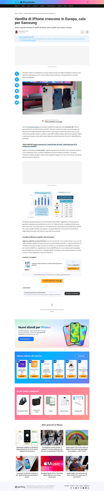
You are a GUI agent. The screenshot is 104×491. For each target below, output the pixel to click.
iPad (23, 6)
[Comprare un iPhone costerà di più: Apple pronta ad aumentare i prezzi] (27, 463)
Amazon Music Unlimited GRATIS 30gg (22, 371)
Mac (28, 6)
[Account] (87, 2)
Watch (42, 6)
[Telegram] (83, 488)
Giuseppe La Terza (23, 31)
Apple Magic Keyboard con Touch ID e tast (46, 371)
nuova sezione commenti (29, 40)
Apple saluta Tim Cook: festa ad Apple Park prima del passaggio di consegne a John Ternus (77, 449)
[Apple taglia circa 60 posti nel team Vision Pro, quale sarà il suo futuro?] (77, 463)
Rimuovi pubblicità (52, 66)
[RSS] (88, 488)
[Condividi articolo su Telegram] (17, 91)
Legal (77, 486)
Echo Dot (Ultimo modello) (71, 370)
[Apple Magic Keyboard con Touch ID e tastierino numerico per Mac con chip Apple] (46, 364)
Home (16, 13)
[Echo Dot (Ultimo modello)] (71, 364)
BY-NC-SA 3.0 (40, 487)
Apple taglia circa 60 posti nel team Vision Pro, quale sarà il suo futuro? (77, 475)
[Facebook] (71, 488)
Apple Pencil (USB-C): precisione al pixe (83, 371)
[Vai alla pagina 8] (56, 380)
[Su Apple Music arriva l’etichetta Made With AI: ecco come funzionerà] (52, 463)
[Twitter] (74, 488)
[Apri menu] (35, 2)
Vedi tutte (81, 356)
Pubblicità (86, 486)
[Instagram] (78, 488)
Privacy (81, 486)
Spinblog (35, 486)
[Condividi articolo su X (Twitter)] (17, 79)
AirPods (35, 6)
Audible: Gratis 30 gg (34, 370)
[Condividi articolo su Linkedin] (17, 85)
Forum (60, 6)
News (20, 13)
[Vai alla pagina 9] (57, 380)
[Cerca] (18, 2)
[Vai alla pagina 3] (49, 380)
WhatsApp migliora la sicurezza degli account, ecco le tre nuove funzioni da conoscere (27, 449)
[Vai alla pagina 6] (53, 380)
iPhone (17, 6)
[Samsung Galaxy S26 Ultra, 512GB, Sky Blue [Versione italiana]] (27, 264)
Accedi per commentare (72, 293)
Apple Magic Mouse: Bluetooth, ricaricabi (59, 371)
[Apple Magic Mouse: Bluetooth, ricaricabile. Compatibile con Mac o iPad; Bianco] (59, 364)
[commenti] (82, 32)
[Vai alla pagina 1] (46, 380)
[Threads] (81, 488)
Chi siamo (67, 486)
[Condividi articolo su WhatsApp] (17, 97)
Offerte (71, 6)
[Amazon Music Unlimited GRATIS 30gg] (22, 364)
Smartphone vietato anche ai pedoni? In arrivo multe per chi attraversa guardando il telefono (52, 449)
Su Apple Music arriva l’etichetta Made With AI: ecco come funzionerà (52, 475)
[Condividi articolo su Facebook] (17, 74)
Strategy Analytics (34, 127)
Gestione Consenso (48, 487)
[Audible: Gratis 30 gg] (34, 364)
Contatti (72, 486)
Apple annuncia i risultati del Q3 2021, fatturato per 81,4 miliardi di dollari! (49, 145)
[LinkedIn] (86, 488)
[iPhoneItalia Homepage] (27, 2)
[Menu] (16, 2)
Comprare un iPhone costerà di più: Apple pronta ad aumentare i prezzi (27, 475)
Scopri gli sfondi (25, 339)
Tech (65, 6)
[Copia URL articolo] (17, 102)
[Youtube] (76, 488)
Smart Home (51, 6)
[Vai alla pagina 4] (50, 380)
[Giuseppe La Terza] (16, 32)
